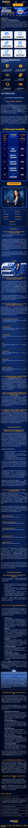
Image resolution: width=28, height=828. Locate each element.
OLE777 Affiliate (9, 109)
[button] (16, 2)
